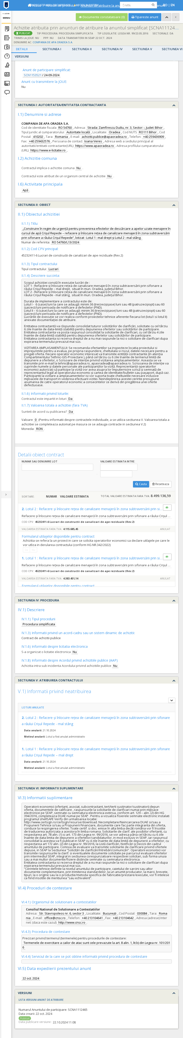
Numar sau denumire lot (39, 461)
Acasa (36, 5)
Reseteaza (162, 484)
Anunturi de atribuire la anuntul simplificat (111, 5)
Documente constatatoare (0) (103, 17)
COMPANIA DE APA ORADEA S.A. (53, 42)
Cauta (143, 484)
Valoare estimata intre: (117, 461)
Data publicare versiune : (35, 1022)
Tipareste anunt (146, 17)
